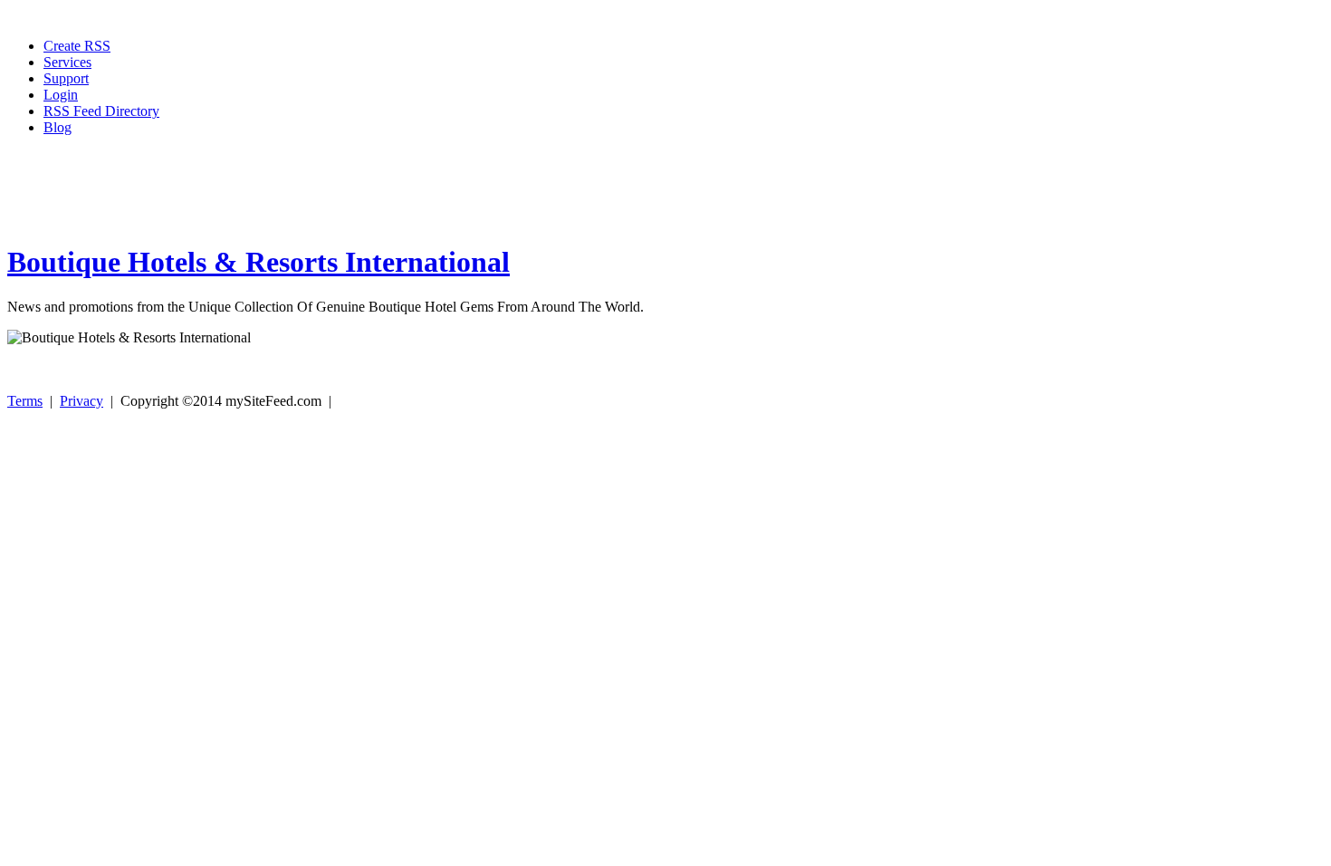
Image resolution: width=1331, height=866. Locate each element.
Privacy (81, 401)
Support (66, 78)
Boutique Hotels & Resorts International (258, 261)
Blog (57, 127)
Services (67, 62)
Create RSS (76, 45)
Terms (25, 401)
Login (60, 94)
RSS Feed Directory (101, 111)
